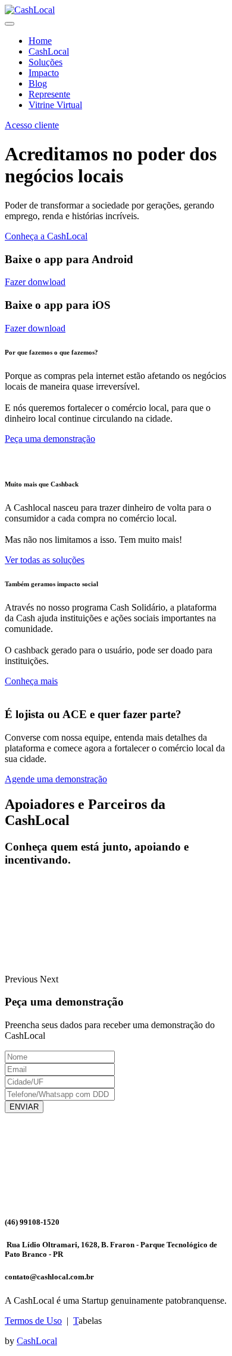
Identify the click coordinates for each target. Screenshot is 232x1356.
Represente (49, 94)
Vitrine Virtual (55, 105)
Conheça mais (31, 681)
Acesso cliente (32, 125)
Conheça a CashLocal (46, 236)
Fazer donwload (35, 282)
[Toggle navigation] (9, 24)
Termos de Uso (33, 1321)
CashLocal (49, 51)
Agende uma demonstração (56, 779)
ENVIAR (24, 1106)
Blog (38, 83)
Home (40, 41)
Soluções (45, 62)
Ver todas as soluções (44, 560)
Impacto (44, 73)
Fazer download (35, 328)
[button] (22, 979)
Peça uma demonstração (50, 439)
